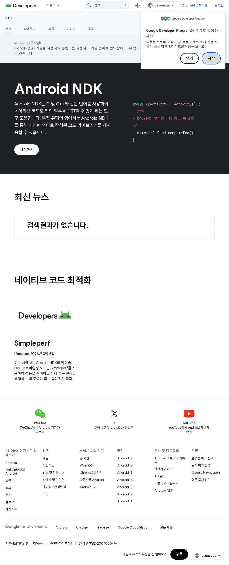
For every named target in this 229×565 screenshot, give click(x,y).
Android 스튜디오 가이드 (170, 460)
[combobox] (107, 5)
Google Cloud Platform (134, 527)
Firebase (103, 527)
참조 (91, 29)
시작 (211, 58)
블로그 (9, 502)
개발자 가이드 (164, 469)
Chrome (82, 527)
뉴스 (8, 495)
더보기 (51, 5)
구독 (179, 554)
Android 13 (124, 487)
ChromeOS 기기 (91, 473)
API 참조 (160, 476)
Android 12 (125, 494)
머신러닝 (48, 465)
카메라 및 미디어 (53, 480)
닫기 (189, 58)
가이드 (71, 29)
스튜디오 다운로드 (166, 483)
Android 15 (125, 473)
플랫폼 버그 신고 (202, 458)
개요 (8, 29)
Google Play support (206, 473)
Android (11, 463)
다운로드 (30, 29)
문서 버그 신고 (201, 465)
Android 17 (125, 458)
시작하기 (27, 150)
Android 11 (124, 501)
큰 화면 (84, 458)
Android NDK (164, 490)
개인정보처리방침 (54, 487)
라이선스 (39, 543)
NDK (9, 18)
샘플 (51, 29)
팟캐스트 (11, 509)
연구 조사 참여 (201, 480)
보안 (8, 481)
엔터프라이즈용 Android (15, 471)
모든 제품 (166, 527)
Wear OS (86, 465)
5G (45, 494)
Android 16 (125, 465)
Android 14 (125, 480)
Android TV (88, 487)
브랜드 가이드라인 (61, 543)
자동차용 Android (92, 480)
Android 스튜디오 (195, 5)
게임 (46, 458)
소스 (8, 488)
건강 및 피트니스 (53, 473)
